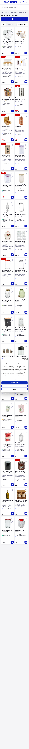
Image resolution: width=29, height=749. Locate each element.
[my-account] (20, 2)
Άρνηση (14, 389)
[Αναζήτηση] (2, 7)
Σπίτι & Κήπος (4, 12)
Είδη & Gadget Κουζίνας (13, 12)
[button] (2, 2)
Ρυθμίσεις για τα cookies (13, 385)
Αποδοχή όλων (14, 382)
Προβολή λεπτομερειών (13, 378)
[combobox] (14, 7)
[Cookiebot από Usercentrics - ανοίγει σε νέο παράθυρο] (21, 359)
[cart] (26, 2)
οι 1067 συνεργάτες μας (11, 365)
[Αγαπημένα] (23, 2)
